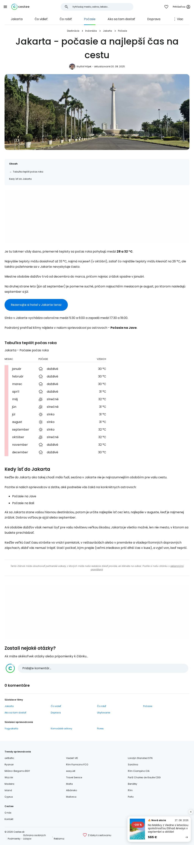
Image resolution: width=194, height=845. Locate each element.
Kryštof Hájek (84, 66)
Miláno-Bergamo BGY (17, 771)
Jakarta (17, 19)
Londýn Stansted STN (140, 758)
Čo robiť (66, 19)
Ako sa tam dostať (121, 19)
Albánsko (71, 790)
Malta (69, 783)
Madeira (9, 783)
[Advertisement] (97, 216)
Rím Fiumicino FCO (77, 764)
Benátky (132, 783)
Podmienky (14, 838)
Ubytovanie (103, 712)
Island (8, 790)
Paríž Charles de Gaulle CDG (144, 777)
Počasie (89, 19)
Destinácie (73, 30)
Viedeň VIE (72, 758)
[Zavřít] (191, 812)
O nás (8, 812)
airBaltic (9, 758)
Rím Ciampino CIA (138, 771)
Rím (130, 790)
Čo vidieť (41, 19)
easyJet (70, 771)
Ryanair (9, 764)
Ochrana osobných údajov (34, 837)
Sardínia (133, 764)
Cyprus (9, 796)
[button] (5, 7)
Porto (131, 796)
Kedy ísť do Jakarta (20, 178)
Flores (100, 728)
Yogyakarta (11, 728)
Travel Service (74, 777)
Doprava (153, 19)
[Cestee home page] (20, 7)
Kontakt (9, 819)
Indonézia (91, 30)
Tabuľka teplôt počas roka (28, 171)
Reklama (59, 838)
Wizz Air (9, 777)
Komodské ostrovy (61, 728)
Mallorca (71, 796)
